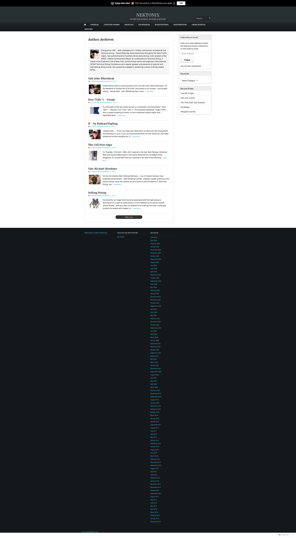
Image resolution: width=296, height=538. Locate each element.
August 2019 (154, 400)
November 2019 (155, 393)
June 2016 (153, 453)
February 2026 (155, 243)
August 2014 (154, 496)
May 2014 (153, 506)
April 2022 (153, 334)
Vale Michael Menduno (102, 168)
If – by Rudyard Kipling (103, 123)
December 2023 (155, 296)
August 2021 (154, 356)
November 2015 (155, 462)
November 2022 (155, 321)
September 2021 (155, 353)
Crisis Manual (199, 25)
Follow (187, 60)
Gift (181, 3)
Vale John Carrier (187, 97)
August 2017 (154, 428)
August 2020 (154, 375)
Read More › (150, 91)
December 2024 (155, 275)
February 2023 (155, 318)
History (89, 29)
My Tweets (120, 237)
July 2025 (153, 265)
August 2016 (154, 450)
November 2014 (155, 487)
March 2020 (154, 387)
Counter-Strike (112, 25)
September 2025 (155, 259)
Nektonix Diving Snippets (95, 233)
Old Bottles (185, 107)
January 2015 (154, 481)
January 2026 (154, 247)
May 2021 (153, 359)
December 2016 (155, 443)
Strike (94, 81)
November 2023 (155, 300)
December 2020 (155, 368)
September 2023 (155, 306)
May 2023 (153, 315)
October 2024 (154, 278)
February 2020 (155, 390)
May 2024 (153, 287)
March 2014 (154, 512)
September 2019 (155, 396)
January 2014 (154, 518)
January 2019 (154, 403)
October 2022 (154, 325)
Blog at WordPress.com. (90, 532)
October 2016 (154, 446)
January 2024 (154, 293)
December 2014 (155, 484)
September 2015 (155, 465)
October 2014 (154, 490)
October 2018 (154, 412)
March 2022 (154, 337)
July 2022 (153, 331)
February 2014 (155, 515)
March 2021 (154, 362)
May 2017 (153, 437)
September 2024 (155, 281)
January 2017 (154, 440)
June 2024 (153, 284)
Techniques (144, 25)
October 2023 (154, 303)
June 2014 (153, 503)
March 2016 (154, 456)
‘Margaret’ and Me (187, 111)
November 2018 (155, 409)
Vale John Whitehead (101, 78)
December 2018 (155, 406)
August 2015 (154, 468)
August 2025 (154, 262)
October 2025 (154, 256)
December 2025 (155, 250)
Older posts (129, 217)
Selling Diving (97, 192)
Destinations (180, 25)
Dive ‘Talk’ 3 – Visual (101, 99)
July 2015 (153, 471)
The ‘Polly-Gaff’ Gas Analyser (192, 102)
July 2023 (153, 309)
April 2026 (153, 240)
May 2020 (153, 381)
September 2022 (155, 328)
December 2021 (155, 343)
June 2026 (153, 237)
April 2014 (153, 509)
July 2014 (153, 500)
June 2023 (153, 312)
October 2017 (154, 421)
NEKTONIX (148, 15)
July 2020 (153, 378)
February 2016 (155, 459)
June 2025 (153, 268)
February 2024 (155, 290)
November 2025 (155, 253)
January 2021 (154, 365)
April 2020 (153, 384)
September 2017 (155, 425)
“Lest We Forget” (187, 93)
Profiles (129, 25)
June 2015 (153, 475)
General (94, 25)
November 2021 (155, 346)
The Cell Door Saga (100, 144)
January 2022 (154, 340)
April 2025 (153, 272)
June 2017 (153, 434)
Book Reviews (161, 25)
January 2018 (154, 418)
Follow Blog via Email (189, 37)
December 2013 (155, 521)
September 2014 (155, 493)
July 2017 (153, 431)
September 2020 (155, 371)
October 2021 (154, 350)
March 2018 (154, 415)
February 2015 (155, 478)
